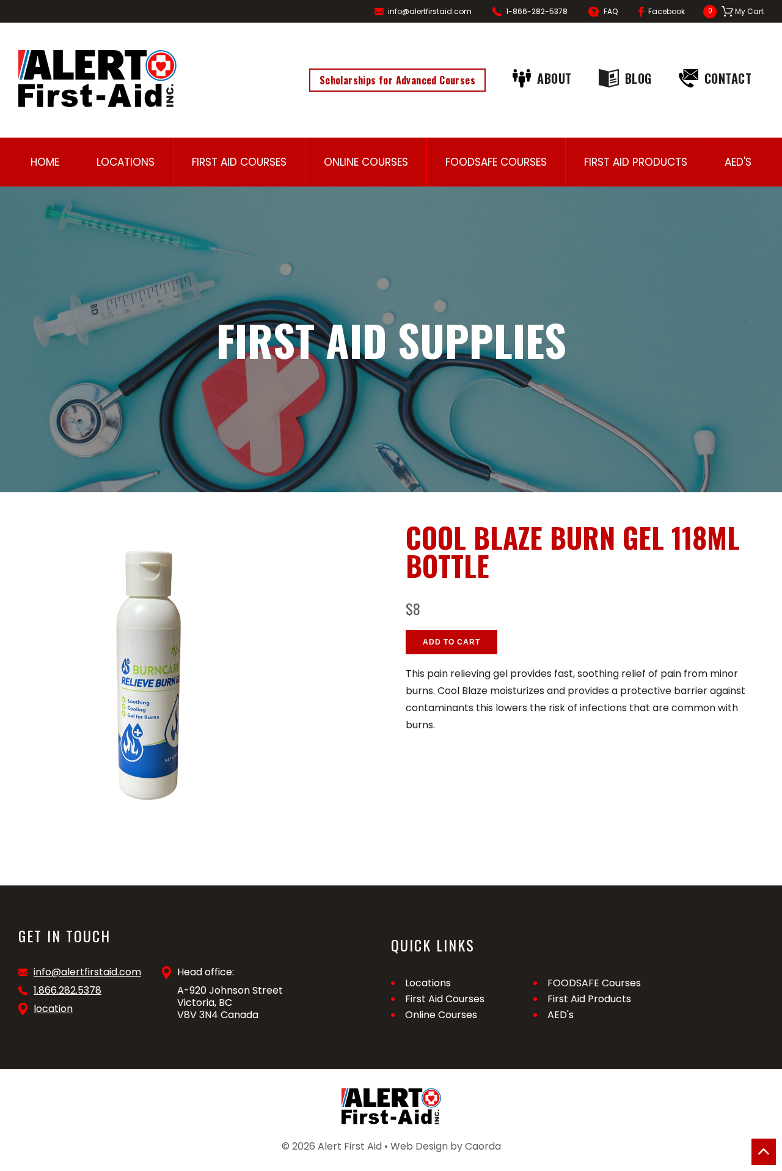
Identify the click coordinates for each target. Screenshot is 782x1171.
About (554, 78)
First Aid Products (635, 162)
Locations (126, 162)
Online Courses (366, 162)
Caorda (483, 1146)
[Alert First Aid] (97, 78)
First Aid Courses (239, 162)
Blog (638, 78)
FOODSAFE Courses (496, 162)
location (53, 1009)
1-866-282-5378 (537, 11)
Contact (728, 78)
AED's (738, 162)
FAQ (611, 11)
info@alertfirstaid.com (430, 11)
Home (45, 162)
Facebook (666, 11)
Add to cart (451, 642)
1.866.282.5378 (67, 990)
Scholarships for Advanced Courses (397, 80)
